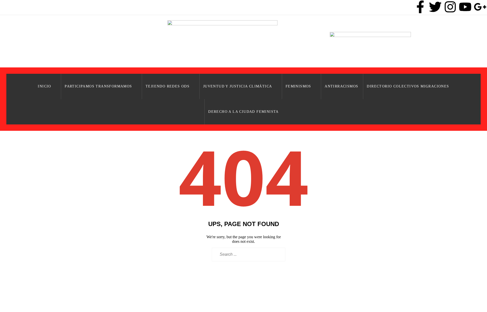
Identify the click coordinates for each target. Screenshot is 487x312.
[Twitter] (435, 7)
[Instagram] (450, 7)
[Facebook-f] (420, 7)
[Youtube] (465, 7)
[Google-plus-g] (480, 7)
